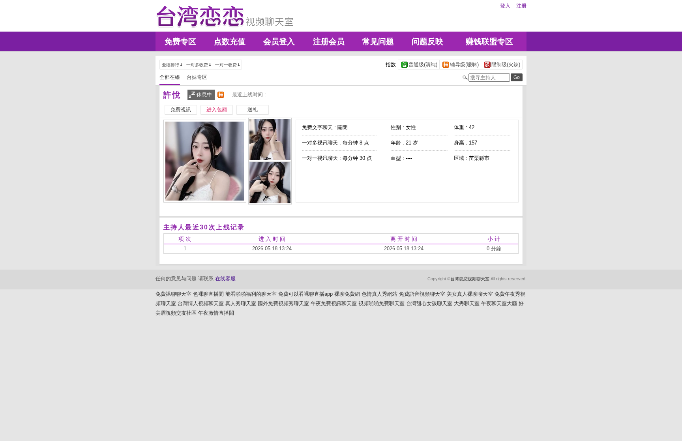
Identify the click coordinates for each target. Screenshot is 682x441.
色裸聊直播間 (208, 294)
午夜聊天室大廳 (499, 303)
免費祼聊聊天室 (173, 294)
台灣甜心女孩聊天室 (429, 303)
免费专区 (180, 41)
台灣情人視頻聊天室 (201, 303)
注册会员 (329, 41)
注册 (521, 6)
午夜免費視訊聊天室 (334, 303)
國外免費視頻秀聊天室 (283, 303)
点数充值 (229, 41)
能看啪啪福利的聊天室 (251, 294)
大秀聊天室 (467, 303)
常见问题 (378, 41)
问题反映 (427, 41)
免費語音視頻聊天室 (422, 294)
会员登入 (279, 41)
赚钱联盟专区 (489, 41)
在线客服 (225, 278)
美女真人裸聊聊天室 (470, 294)
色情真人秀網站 (379, 294)
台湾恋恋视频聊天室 (469, 278)
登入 (505, 6)
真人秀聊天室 (240, 303)
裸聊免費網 (347, 294)
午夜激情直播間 (216, 313)
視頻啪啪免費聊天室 (381, 303)
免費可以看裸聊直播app (305, 294)
